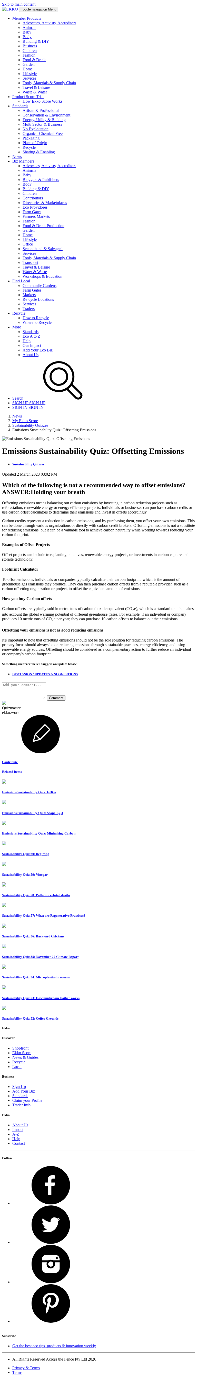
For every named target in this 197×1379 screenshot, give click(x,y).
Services (29, 78)
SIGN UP (28, 403)
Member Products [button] (26, 18)
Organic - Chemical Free (43, 133)
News (17, 416)
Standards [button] (20, 106)
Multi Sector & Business (42, 124)
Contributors (33, 198)
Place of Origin (35, 143)
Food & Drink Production (43, 225)
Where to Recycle (37, 322)
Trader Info (21, 1105)
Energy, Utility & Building (44, 119)
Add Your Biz (23, 1091)
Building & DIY (36, 41)
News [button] (17, 156)
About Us (30, 354)
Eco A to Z (31, 336)
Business (30, 46)
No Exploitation (35, 129)
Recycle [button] (18, 313)
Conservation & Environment (46, 115)
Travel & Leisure (36, 87)
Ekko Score (21, 1053)
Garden (29, 64)
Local (17, 1066)
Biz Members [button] (23, 161)
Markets (29, 295)
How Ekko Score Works (42, 101)
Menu (38, 9)
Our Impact (32, 345)
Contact (18, 1143)
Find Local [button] (21, 281)
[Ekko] (10, 9)
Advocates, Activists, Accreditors (49, 23)
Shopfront (20, 1048)
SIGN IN (28, 407)
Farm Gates (32, 212)
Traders (29, 308)
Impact (17, 1129)
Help (27, 341)
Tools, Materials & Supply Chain (49, 83)
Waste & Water (35, 92)
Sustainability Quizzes (30, 425)
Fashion (29, 55)
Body (27, 37)
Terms (17, 1372)
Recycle (29, 147)
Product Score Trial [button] (28, 96)
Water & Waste (35, 272)
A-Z (15, 1134)
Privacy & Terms (26, 1368)
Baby (27, 32)
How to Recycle (36, 318)
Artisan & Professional (41, 110)
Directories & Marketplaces (45, 202)
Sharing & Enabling (39, 152)
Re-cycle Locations (38, 299)
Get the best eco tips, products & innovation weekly (54, 1346)
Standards (30, 331)
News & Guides (25, 1057)
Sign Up (19, 1086)
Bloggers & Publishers (41, 179)
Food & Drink (34, 60)
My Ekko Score (25, 421)
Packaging (31, 138)
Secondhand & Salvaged (43, 249)
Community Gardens (39, 285)
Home (28, 69)
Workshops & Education (42, 276)
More (16, 327)
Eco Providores (35, 207)
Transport (30, 262)
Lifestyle (30, 73)
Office (28, 244)
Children (30, 50)
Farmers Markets (36, 216)
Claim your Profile (27, 1100)
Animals (29, 27)
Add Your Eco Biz (38, 350)
